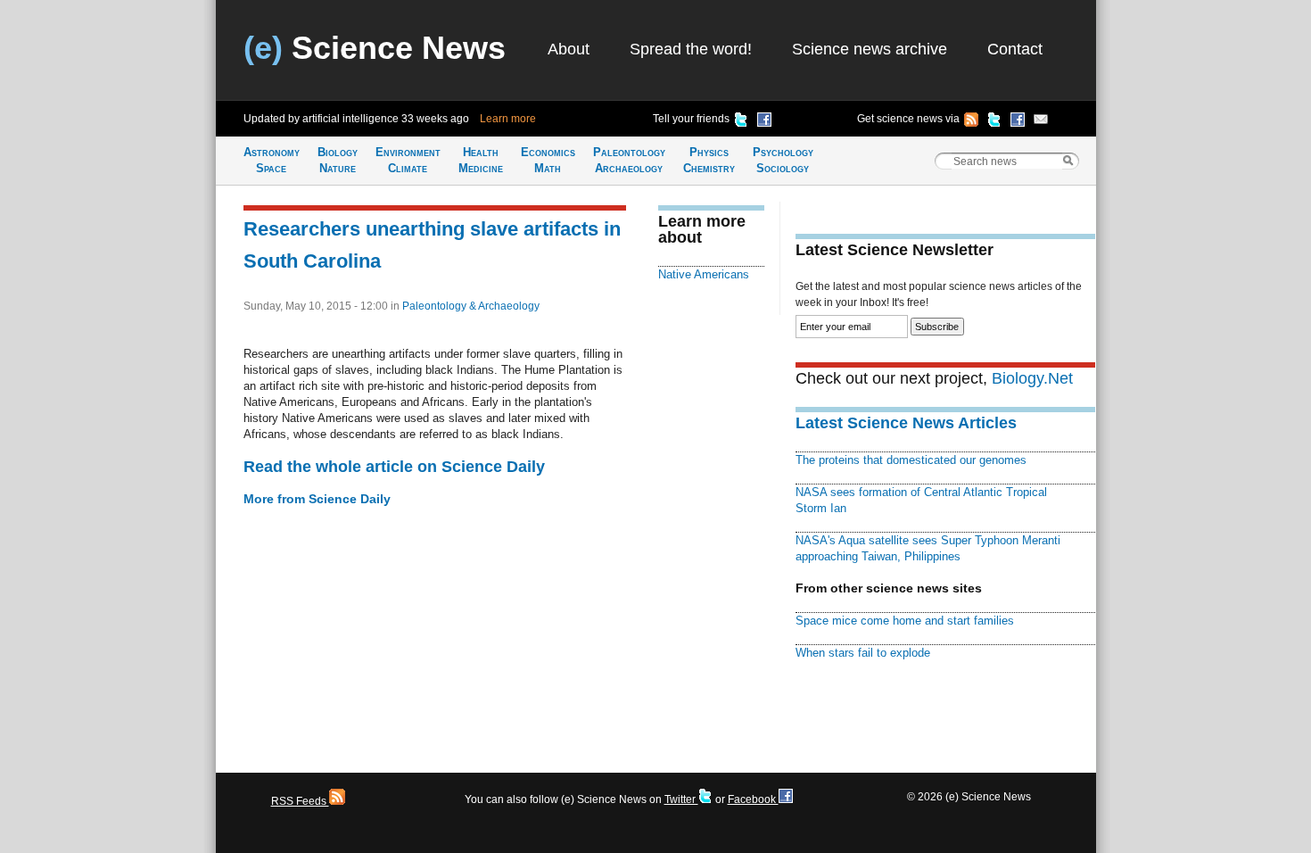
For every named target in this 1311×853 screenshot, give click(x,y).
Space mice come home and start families (905, 620)
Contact (1015, 49)
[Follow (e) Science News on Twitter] (994, 122)
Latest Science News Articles (906, 423)
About (569, 49)
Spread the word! (691, 49)
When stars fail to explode (863, 652)
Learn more (508, 118)
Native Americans (703, 274)
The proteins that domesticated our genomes (911, 460)
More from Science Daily (317, 499)
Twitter (681, 799)
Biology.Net (1032, 378)
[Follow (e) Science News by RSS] (971, 122)
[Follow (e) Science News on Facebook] (1017, 122)
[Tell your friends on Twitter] (741, 122)
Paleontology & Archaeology (471, 306)
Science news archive (869, 49)
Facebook (753, 799)
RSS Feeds (300, 801)
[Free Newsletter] (1040, 122)
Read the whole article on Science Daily (394, 467)
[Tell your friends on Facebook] (764, 122)
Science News (374, 47)
